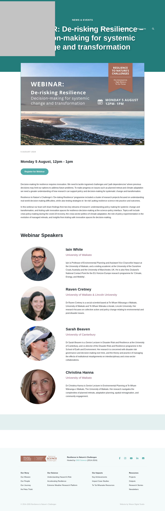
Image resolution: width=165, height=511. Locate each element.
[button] (153, 29)
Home (77, 29)
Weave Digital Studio (136, 504)
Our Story (90, 29)
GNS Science (81, 460)
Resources (141, 29)
